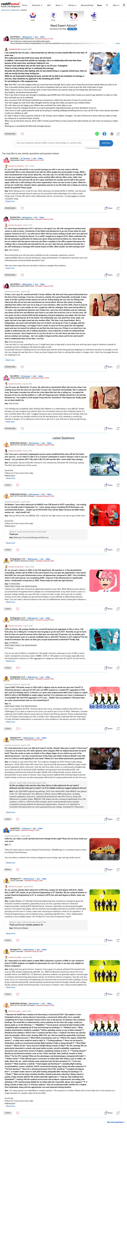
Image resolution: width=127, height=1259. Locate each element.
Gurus (99, 5)
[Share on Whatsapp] (97, 134)
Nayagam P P (15, 738)
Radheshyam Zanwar (18, 443)
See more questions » (116, 1122)
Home (24, 5)
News (58, 5)
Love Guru (14, 158)
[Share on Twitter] (112, 134)
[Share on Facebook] (104, 134)
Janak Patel (15, 828)
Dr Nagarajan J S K (17, 559)
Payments (36, 5)
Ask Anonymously (93, 148)
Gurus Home (5, 10)
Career (94, 20)
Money (71, 5)
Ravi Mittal (14, 376)
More (115, 5)
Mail (49, 5)
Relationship (15, 10)
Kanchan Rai (15, 217)
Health (33, 20)
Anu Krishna (15, 37)
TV (107, 5)
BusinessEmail (87, 5)
